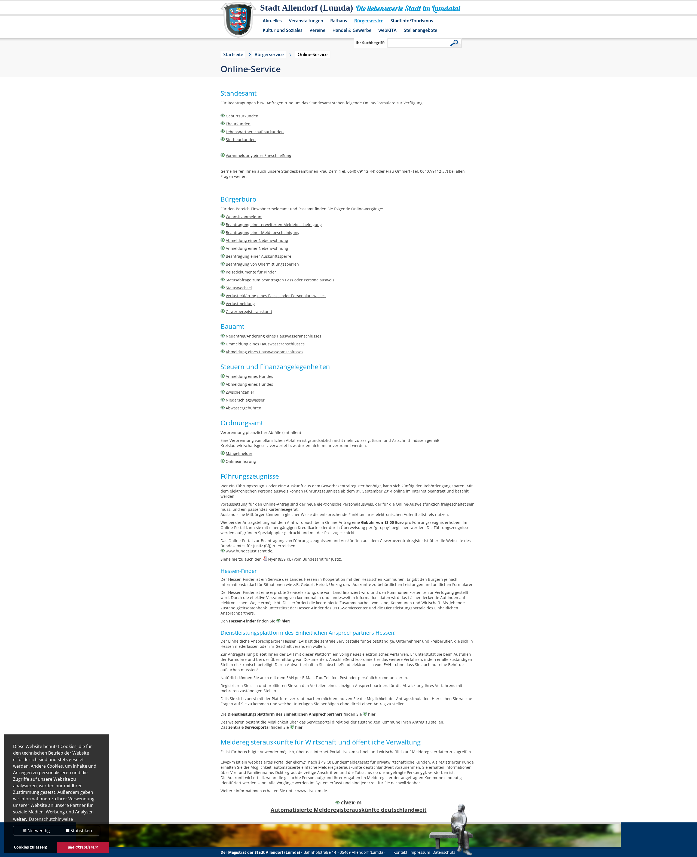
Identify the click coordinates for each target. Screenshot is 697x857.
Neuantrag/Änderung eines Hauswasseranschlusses (273, 336)
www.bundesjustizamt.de (249, 551)
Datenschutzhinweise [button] (51, 819)
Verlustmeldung (240, 303)
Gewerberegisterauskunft (249, 311)
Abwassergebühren (243, 408)
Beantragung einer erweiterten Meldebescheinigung (274, 224)
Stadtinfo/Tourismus (411, 21)
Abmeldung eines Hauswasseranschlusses (264, 351)
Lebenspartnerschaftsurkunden (255, 131)
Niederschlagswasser (245, 400)
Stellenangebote (420, 30)
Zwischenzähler (240, 392)
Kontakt (400, 852)
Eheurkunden (238, 123)
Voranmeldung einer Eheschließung (258, 155)
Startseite (233, 54)
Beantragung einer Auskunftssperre (258, 256)
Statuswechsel (239, 287)
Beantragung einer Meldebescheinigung (262, 232)
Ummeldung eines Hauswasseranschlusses (265, 344)
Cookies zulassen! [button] (30, 847)
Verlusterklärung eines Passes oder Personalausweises (276, 295)
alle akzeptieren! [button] (83, 847)
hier (285, 621)
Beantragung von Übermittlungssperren (262, 264)
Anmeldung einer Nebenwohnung (257, 248)
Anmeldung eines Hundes (249, 376)
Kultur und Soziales (282, 30)
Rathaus (338, 21)
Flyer (272, 559)
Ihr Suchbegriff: (370, 42)
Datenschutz (443, 852)
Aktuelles (272, 21)
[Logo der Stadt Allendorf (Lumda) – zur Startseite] (238, 22)
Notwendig (38, 831)
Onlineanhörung (241, 461)
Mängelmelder (239, 453)
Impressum (419, 852)
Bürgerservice (368, 21)
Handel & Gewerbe (351, 30)
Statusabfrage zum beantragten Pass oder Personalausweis (280, 279)
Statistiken (80, 831)
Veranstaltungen (306, 21)
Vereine (317, 30)
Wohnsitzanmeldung (245, 216)
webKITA (387, 30)
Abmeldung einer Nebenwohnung (257, 240)
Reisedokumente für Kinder (251, 272)
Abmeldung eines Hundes (249, 384)
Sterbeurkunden (241, 139)
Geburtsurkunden (242, 115)
